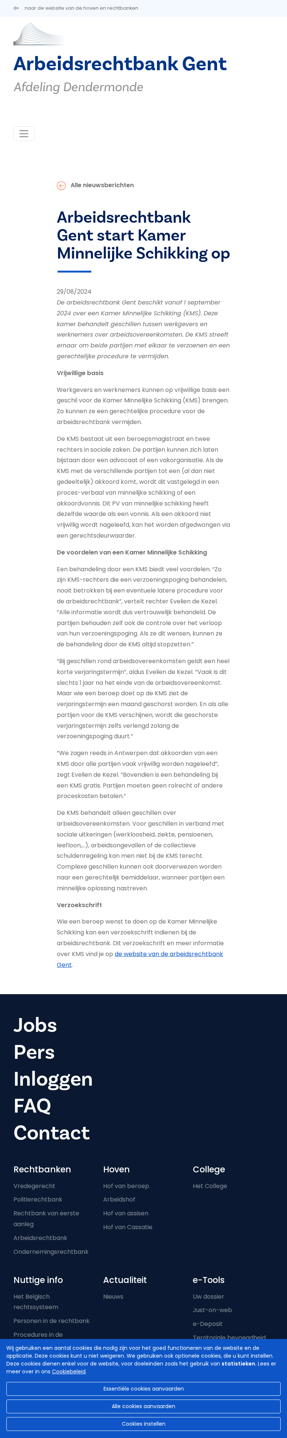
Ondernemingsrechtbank (51, 1251)
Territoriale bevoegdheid (229, 1337)
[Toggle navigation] (23, 133)
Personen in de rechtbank (51, 1321)
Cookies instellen (144, 1424)
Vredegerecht (34, 1186)
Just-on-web (212, 1310)
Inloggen (53, 1079)
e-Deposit (208, 1324)
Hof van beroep (126, 1186)
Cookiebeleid (69, 1371)
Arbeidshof (119, 1199)
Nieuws (113, 1296)
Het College (210, 1186)
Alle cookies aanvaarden (143, 1406)
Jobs (35, 1025)
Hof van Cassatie (127, 1227)
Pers (34, 1052)
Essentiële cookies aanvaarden (144, 1388)
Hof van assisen (125, 1213)
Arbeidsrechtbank (40, 1238)
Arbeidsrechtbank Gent (120, 64)
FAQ (32, 1106)
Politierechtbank (37, 1199)
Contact (51, 1133)
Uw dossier (208, 1296)
